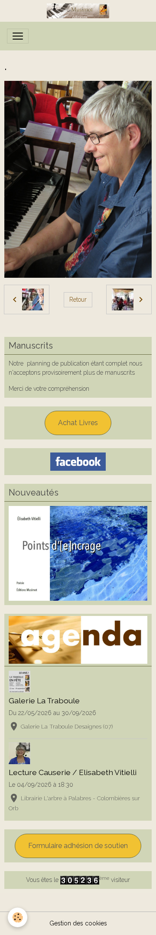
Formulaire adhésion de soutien (78, 846)
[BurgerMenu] (18, 36)
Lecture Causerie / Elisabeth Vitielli (72, 772)
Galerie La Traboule (44, 700)
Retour (78, 299)
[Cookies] (17, 917)
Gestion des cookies (78, 923)
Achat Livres (78, 423)
